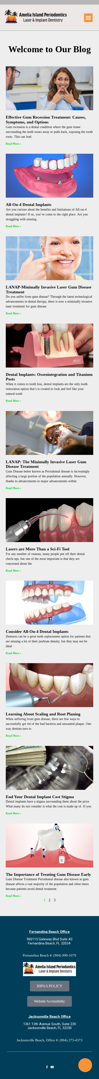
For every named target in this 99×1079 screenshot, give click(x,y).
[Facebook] (46, 1067)
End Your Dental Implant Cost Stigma (40, 796)
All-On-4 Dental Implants (28, 204)
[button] (88, 17)
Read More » (13, 143)
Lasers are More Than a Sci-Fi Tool (37, 549)
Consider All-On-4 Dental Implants (37, 631)
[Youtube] (52, 1067)
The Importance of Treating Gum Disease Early (48, 874)
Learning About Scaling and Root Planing (43, 714)
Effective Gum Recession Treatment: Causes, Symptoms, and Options (46, 119)
